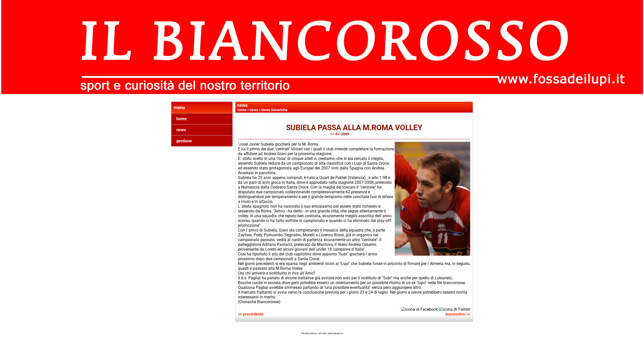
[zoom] (432, 254)
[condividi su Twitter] (454, 309)
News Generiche (274, 110)
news (181, 129)
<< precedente (251, 314)
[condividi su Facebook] (419, 309)
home (181, 118)
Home (242, 110)
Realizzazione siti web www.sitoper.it (322, 333)
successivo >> (457, 314)
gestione (184, 141)
